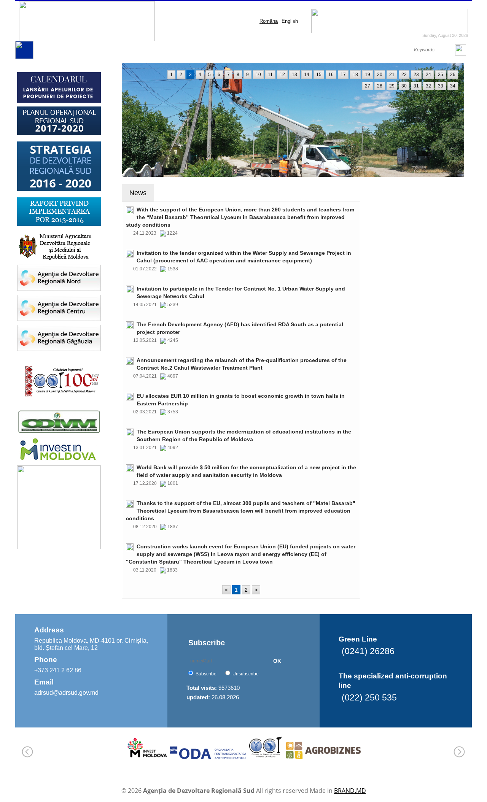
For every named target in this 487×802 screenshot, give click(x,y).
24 (428, 74)
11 (270, 74)
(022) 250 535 (369, 697)
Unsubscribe (245, 674)
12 (282, 74)
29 (392, 86)
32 (428, 86)
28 (379, 86)
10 (258, 74)
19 (367, 74)
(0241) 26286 (368, 651)
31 (416, 86)
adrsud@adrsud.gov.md (66, 692)
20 (379, 74)
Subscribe (206, 674)
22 (404, 74)
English (290, 21)
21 (392, 74)
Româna (268, 21)
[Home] (24, 57)
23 (416, 74)
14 (306, 74)
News (137, 193)
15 (318, 74)
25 (440, 74)
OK (277, 661)
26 (452, 74)
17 (343, 74)
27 (367, 86)
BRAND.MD (350, 790)
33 (440, 86)
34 (452, 86)
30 (404, 86)
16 (331, 74)
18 (355, 74)
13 (294, 74)
